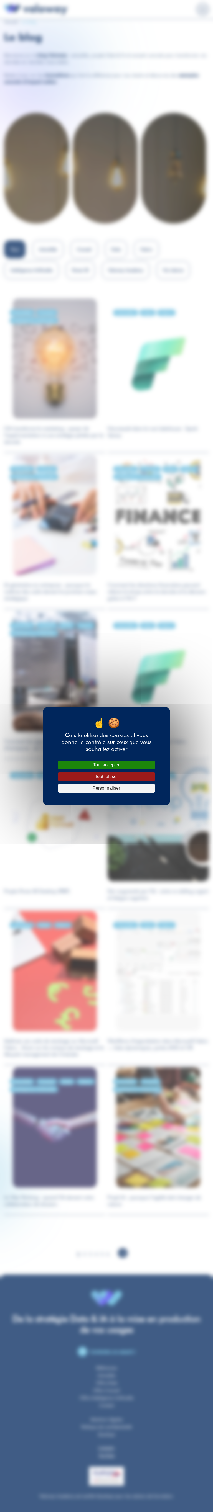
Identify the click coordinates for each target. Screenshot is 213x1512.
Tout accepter (106, 765)
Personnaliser (106, 788)
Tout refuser (106, 776)
